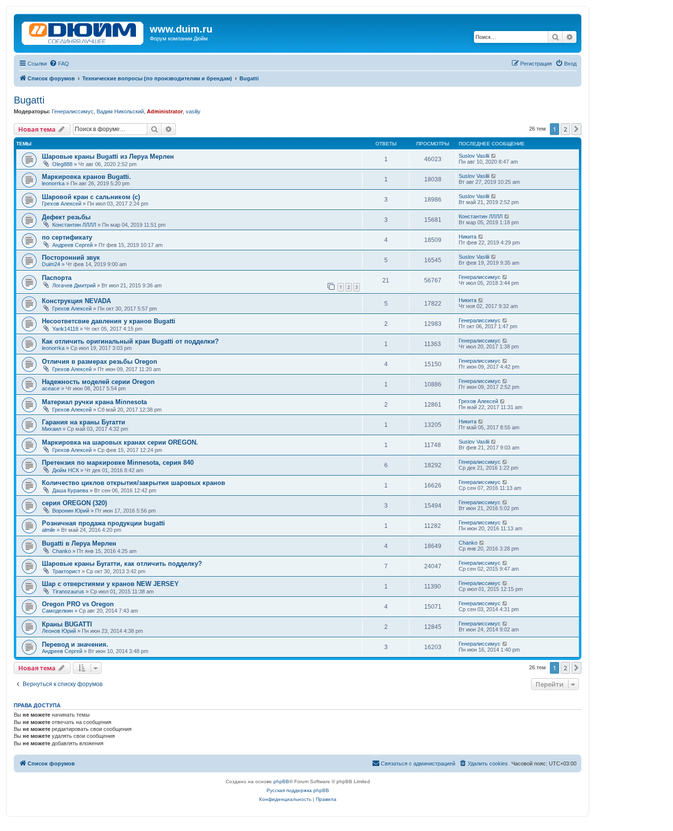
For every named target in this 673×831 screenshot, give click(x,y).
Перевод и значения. (75, 644)
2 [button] (565, 129)
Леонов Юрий (59, 631)
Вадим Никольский (120, 111)
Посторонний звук (71, 257)
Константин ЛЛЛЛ (74, 225)
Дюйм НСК (65, 470)
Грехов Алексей (61, 204)
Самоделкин (57, 611)
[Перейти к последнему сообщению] (494, 156)
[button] (576, 129)
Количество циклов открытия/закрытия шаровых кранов (133, 482)
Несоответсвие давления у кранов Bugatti (108, 321)
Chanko (61, 551)
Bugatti (29, 100)
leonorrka (53, 183)
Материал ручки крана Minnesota (94, 402)
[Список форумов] (83, 31)
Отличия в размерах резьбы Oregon (99, 361)
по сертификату (67, 237)
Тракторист (66, 571)
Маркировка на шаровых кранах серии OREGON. (120, 442)
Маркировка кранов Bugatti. (86, 176)
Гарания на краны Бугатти (83, 422)
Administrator (165, 111)
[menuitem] (59, 63)
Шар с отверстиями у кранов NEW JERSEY (110, 584)
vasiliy (193, 111)
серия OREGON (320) (74, 503)
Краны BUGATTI (67, 624)
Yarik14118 (65, 329)
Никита (467, 237)
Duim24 (51, 264)
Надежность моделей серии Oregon (98, 381)
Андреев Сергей (72, 245)
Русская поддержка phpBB (298, 790)
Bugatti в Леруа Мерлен (79, 543)
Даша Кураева (70, 490)
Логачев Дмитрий (74, 285)
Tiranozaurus (68, 591)
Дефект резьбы (66, 217)
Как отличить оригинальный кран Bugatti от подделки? (130, 341)
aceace (51, 388)
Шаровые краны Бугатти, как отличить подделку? (122, 563)
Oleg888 (62, 164)
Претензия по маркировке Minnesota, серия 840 (118, 462)
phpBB (281, 781)
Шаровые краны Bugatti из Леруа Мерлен (108, 156)
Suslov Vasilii (474, 156)
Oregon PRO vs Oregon (78, 604)
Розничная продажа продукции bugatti (103, 523)
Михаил (51, 429)
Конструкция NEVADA (76, 301)
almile (48, 530)
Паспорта (56, 277)
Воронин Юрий (70, 511)
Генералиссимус (73, 111)
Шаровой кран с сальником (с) (91, 197)
